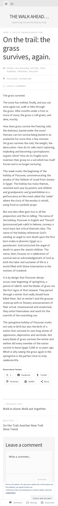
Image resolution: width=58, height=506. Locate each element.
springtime (25, 78)
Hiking (10, 68)
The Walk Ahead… (29, 16)
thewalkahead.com (32, 32)
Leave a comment (16, 86)
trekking (22, 71)
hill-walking (22, 68)
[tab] (6, 4)
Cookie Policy (11, 493)
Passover (12, 78)
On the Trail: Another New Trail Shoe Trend (23, 425)
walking (33, 71)
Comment (42, 479)
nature (35, 68)
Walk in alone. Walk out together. (24, 407)
